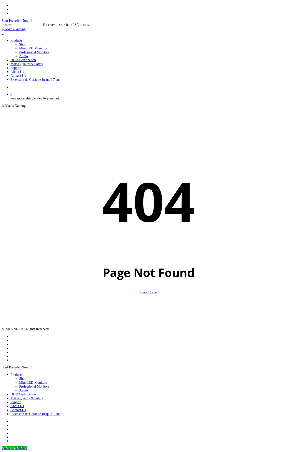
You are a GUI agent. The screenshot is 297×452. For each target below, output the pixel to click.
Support (15, 402)
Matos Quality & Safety (26, 398)
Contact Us (18, 410)
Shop (22, 378)
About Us (17, 406)
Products (16, 374)
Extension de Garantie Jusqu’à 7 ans (35, 414)
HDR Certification (23, 394)
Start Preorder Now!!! (17, 20)
